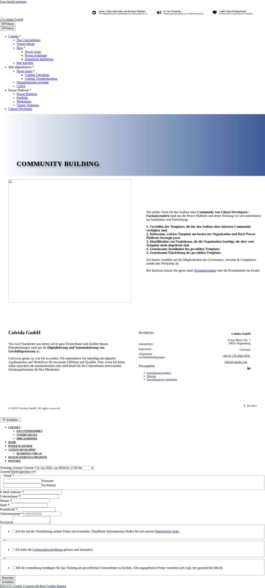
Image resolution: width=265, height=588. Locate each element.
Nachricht (6, 522)
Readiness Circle (29, 453)
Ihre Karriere (25, 63)
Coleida (13, 36)
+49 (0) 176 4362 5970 (236, 355)
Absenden (8, 577)
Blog (20, 48)
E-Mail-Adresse (11, 492)
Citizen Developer (20, 109)
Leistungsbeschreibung (48, 549)
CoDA (21, 86)
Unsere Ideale (26, 44)
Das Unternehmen (28, 40)
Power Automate (36, 55)
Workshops (24, 101)
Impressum (145, 349)
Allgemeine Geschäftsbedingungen (152, 355)
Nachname (49, 485)
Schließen (8, 582)
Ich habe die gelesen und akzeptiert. (54, 549)
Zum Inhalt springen (13, 2)
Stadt (4, 505)
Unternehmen (10, 496)
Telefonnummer (11, 513)
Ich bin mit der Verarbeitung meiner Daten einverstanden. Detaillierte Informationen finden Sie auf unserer (97, 531)
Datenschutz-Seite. (167, 531)
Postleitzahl (8, 509)
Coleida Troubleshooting (41, 78)
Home (12, 442)
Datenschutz (146, 344)
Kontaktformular (205, 270)
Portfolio (22, 97)
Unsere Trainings (28, 105)
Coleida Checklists (37, 75)
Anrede (5, 471)
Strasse (6, 500)
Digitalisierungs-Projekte (27, 457)
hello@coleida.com (236, 362)
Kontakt (14, 461)
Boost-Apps (24, 71)
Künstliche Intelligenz (39, 59)
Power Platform (27, 94)
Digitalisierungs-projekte (33, 82)
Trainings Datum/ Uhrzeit (18, 467)
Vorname (47, 481)
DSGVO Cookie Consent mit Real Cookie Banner (33, 586)
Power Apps (33, 51)
